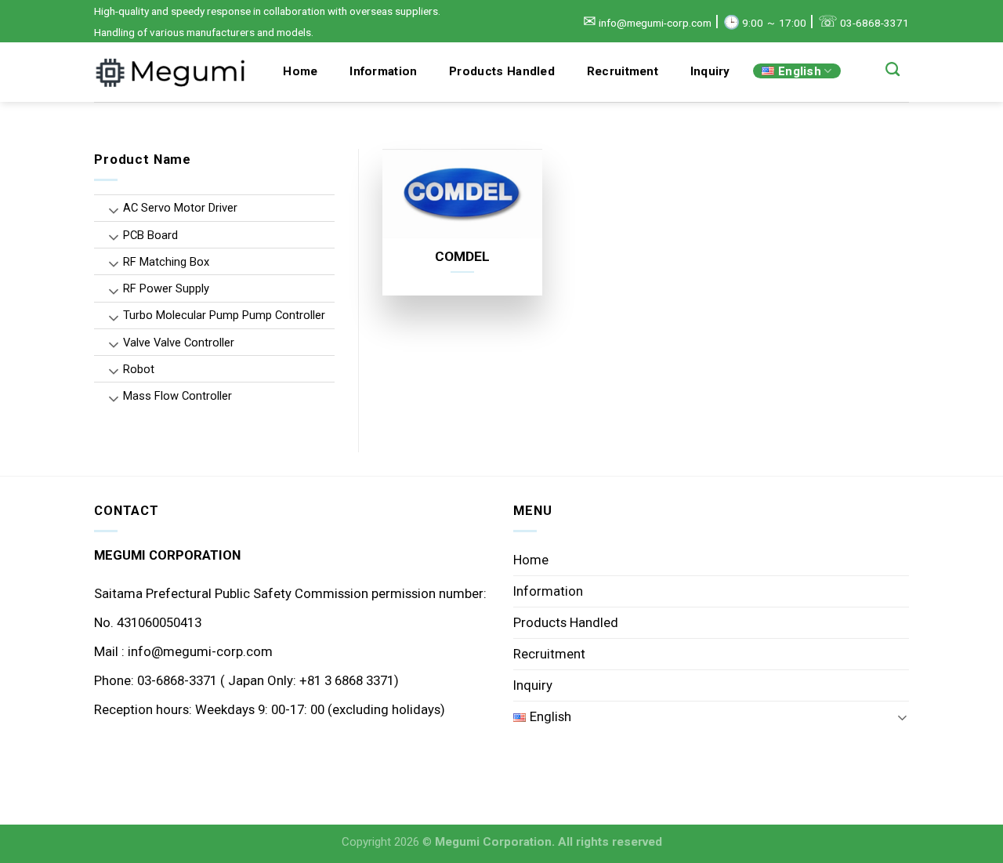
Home (300, 71)
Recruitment (622, 71)
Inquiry (710, 71)
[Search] (893, 69)
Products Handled (502, 71)
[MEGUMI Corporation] (172, 72)
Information (383, 71)
